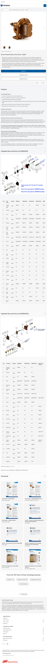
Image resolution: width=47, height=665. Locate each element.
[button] (23, 89)
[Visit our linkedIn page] (7, 644)
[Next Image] (44, 28)
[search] (45, 2)
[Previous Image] (3, 28)
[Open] (45, 5)
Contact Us (5, 618)
